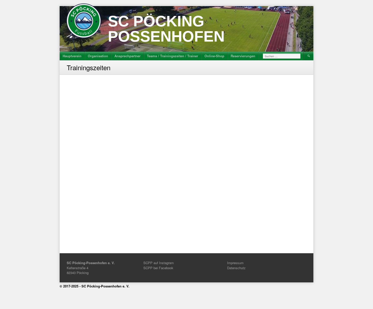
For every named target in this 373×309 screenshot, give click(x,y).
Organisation (98, 55)
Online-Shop (214, 55)
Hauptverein (72, 55)
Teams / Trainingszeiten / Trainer (172, 55)
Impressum (235, 262)
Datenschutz (236, 267)
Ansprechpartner (127, 55)
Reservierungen (243, 55)
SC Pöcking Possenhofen (166, 29)
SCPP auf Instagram (158, 262)
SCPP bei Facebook (158, 267)
